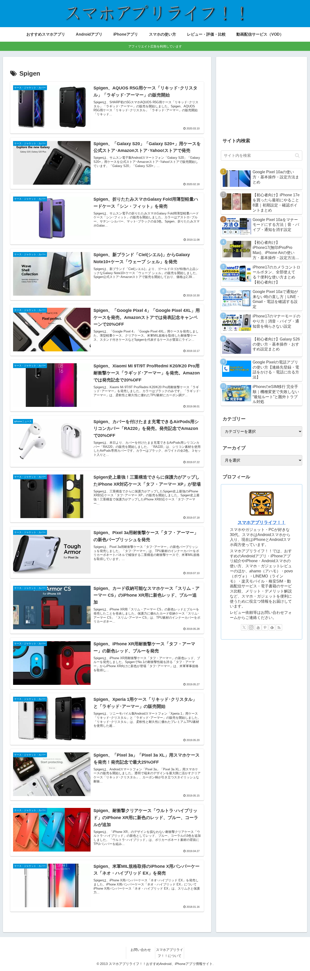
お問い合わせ (141, 950)
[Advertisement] (261, 95)
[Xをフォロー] (244, 627)
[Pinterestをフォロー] (265, 627)
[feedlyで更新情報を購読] (272, 627)
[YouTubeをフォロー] (258, 627)
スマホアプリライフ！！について (169, 953)
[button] (297, 155)
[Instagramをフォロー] (251, 627)
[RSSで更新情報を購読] (279, 627)
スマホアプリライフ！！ (262, 522)
